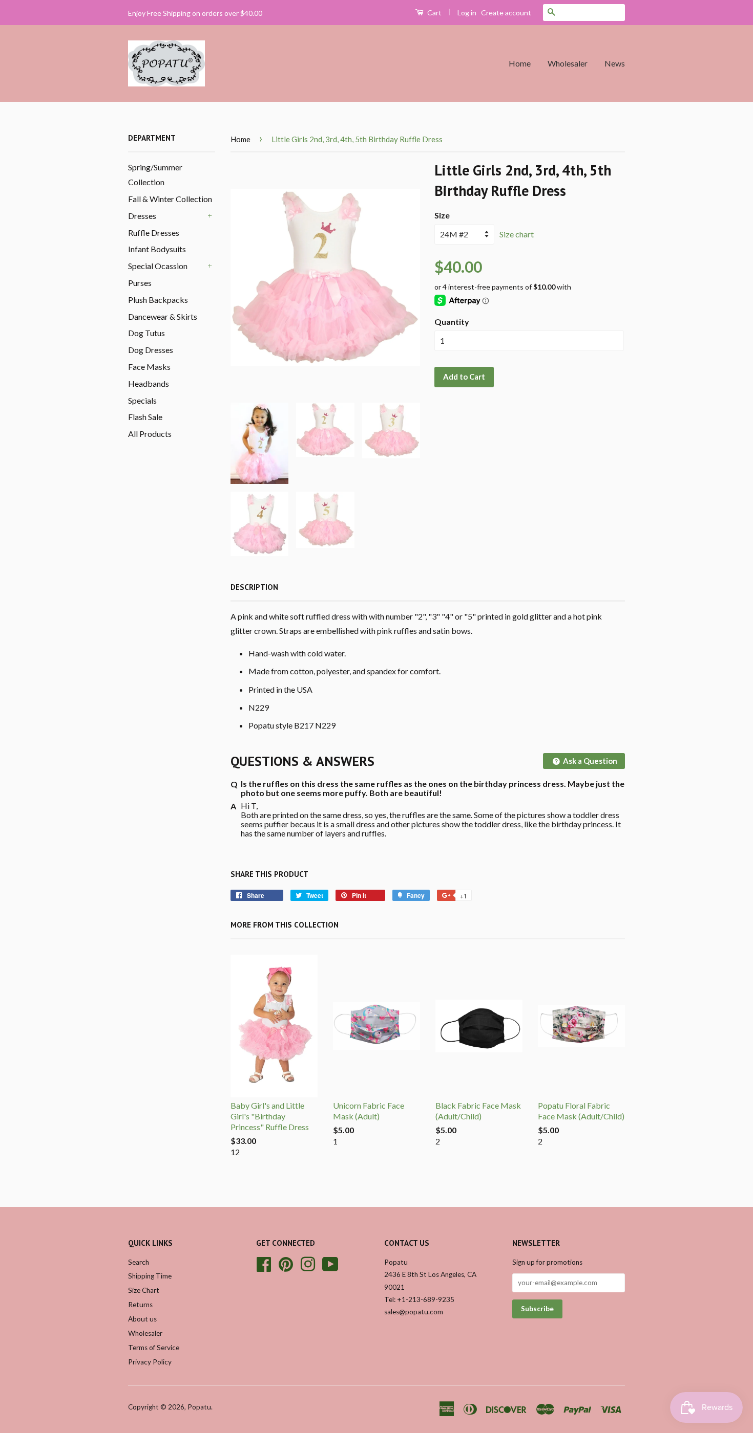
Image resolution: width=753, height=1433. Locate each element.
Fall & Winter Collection (170, 199)
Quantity (451, 321)
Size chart (516, 234)
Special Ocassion (157, 266)
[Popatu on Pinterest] (286, 1263)
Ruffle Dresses (153, 232)
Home (520, 63)
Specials (142, 400)
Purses (140, 283)
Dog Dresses (150, 350)
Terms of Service (153, 1347)
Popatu (199, 1407)
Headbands (148, 383)
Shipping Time (150, 1276)
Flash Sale (145, 417)
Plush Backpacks (158, 299)
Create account (506, 12)
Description (254, 587)
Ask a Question (589, 760)
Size (442, 215)
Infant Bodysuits (157, 249)
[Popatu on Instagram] (308, 1263)
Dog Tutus (146, 333)
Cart (434, 12)
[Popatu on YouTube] (330, 1263)
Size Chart (143, 1290)
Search (138, 1262)
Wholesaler (568, 63)
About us (142, 1319)
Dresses (142, 216)
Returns (140, 1304)
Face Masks (149, 366)
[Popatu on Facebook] (263, 1263)
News (614, 63)
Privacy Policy (150, 1362)
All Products (150, 433)
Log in (466, 12)
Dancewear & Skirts (162, 316)
